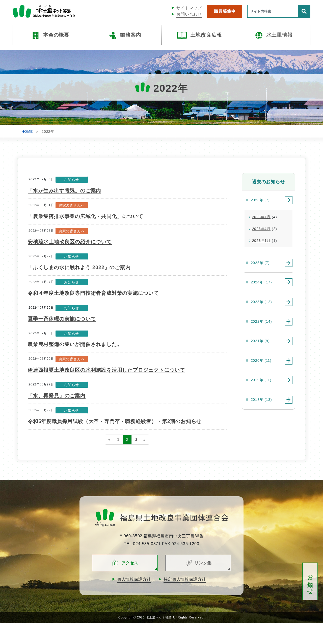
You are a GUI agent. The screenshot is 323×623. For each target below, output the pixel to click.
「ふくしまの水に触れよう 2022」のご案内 (79, 267)
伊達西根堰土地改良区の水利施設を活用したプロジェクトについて (106, 370)
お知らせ (310, 582)
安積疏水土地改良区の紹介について (70, 241)
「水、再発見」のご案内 (57, 395)
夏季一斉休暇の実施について (62, 318)
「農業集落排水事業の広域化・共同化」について (85, 216)
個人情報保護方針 (134, 579)
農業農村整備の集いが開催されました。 (75, 344)
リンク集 (203, 563)
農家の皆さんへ (72, 205)
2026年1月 (261, 241)
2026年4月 (261, 229)
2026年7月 (261, 217)
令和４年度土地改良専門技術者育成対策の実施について (93, 293)
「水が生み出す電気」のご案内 (64, 190)
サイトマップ (189, 8)
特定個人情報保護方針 (185, 579)
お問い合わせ (189, 14)
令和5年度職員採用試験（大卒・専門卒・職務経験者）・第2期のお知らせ (115, 421)
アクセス (129, 563)
